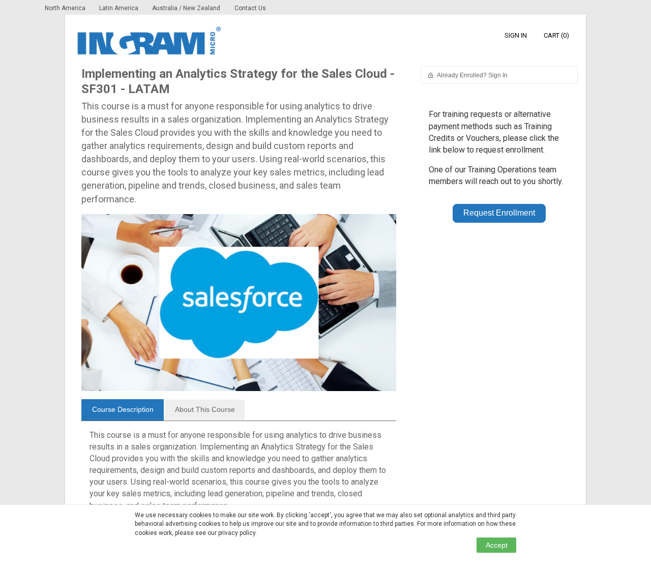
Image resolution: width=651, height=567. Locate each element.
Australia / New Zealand (186, 8)
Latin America (119, 8)
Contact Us (250, 8)
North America (66, 8)
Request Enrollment (499, 212)
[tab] (122, 410)
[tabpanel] (238, 474)
